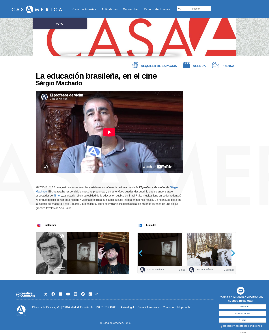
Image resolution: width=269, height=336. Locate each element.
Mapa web (183, 307)
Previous (142, 253)
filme (57, 195)
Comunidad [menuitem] (131, 9)
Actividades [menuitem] (110, 9)
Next (232, 253)
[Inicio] (37, 9)
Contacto (168, 307)
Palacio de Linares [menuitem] (157, 9)
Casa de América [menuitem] (84, 9)
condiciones (255, 325)
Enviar (242, 332)
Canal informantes (148, 307)
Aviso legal (127, 307)
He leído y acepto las (242, 325)
